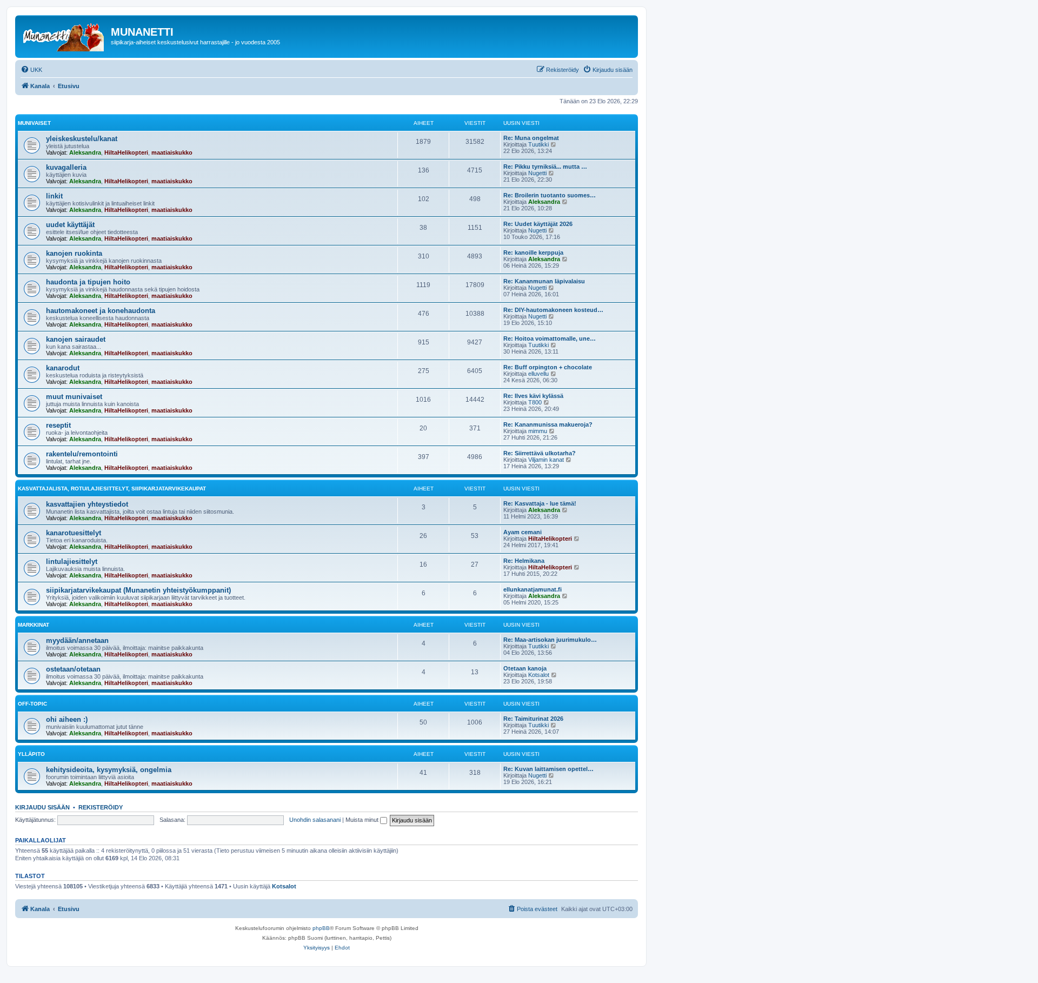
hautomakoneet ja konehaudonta (100, 311)
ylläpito (31, 754)
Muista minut (362, 819)
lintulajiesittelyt (71, 561)
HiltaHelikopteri (126, 152)
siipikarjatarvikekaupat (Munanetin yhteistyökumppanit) (138, 590)
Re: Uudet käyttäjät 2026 (538, 224)
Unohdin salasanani (315, 819)
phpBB (321, 928)
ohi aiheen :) (67, 719)
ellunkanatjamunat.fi (532, 589)
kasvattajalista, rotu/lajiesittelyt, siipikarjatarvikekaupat (112, 489)
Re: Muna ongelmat (531, 138)
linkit (54, 196)
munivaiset (34, 123)
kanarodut (62, 368)
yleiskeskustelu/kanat (81, 139)
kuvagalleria (66, 167)
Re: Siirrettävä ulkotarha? (539, 453)
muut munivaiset (74, 397)
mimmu (537, 431)
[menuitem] (31, 69)
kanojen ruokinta (74, 253)
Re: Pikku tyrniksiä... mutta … (545, 166)
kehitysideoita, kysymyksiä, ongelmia (108, 770)
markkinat (33, 625)
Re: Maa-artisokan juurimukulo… (550, 639)
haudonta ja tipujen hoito (88, 282)
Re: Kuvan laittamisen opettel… (548, 769)
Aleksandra (85, 152)
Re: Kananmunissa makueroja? (548, 424)
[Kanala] (64, 35)
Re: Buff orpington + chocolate (547, 367)
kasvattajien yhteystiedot (87, 504)
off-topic (32, 704)
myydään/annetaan (77, 640)
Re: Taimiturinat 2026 (533, 718)
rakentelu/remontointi (82, 454)
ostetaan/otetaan (73, 669)
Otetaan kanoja (525, 668)
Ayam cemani (522, 532)
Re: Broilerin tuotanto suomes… (549, 195)
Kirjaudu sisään (42, 807)
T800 (535, 402)
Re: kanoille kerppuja (533, 252)
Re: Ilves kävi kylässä (533, 396)
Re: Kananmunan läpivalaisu (544, 281)
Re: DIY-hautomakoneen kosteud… (553, 310)
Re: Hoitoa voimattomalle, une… (549, 338)
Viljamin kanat (546, 459)
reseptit (58, 425)
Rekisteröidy (100, 807)
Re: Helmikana (523, 560)
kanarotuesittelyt (73, 533)
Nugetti (537, 173)
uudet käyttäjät (70, 225)
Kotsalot (538, 675)
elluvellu (538, 373)
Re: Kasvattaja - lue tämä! (539, 503)
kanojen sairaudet (75, 339)
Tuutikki (538, 144)
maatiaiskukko (171, 152)
